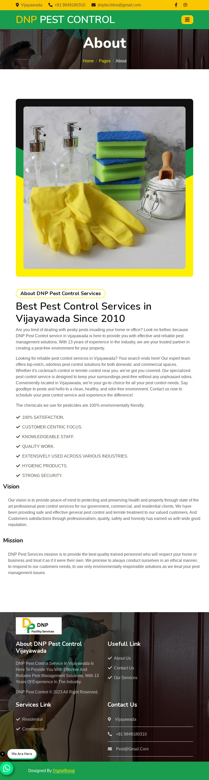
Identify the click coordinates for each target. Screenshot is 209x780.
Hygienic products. (45, 466)
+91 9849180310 (70, 5)
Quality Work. (38, 446)
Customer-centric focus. (52, 427)
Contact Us (124, 668)
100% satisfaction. (43, 417)
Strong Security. (42, 475)
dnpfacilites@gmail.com (119, 5)
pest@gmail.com (132, 749)
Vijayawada (31, 5)
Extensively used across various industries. (75, 456)
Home (88, 61)
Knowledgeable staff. (48, 437)
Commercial (33, 729)
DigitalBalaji (64, 771)
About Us (122, 658)
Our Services (125, 678)
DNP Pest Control (32, 692)
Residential (32, 719)
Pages (105, 61)
